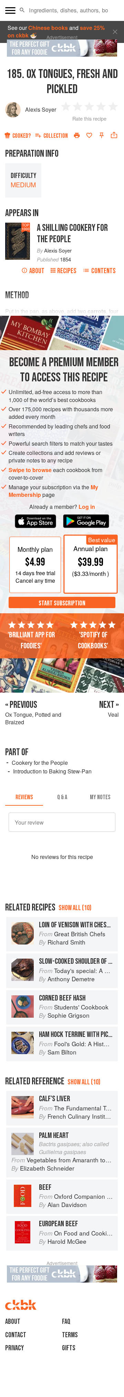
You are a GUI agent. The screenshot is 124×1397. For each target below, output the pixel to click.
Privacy (14, 1348)
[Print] (77, 135)
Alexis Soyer (40, 109)
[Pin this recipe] (101, 135)
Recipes (66, 271)
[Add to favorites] (89, 135)
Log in (87, 507)
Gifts (68, 1348)
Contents (103, 271)
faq (66, 1321)
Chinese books (48, 28)
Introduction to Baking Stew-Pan (52, 771)
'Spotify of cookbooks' (93, 640)
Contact (15, 1335)
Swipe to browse (30, 470)
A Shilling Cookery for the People (72, 233)
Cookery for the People (40, 763)
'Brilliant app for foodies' (31, 640)
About (36, 271)
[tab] (24, 797)
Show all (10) (75, 908)
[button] (22, 10)
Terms (70, 1335)
